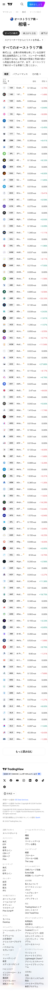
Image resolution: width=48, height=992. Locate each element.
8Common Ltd (19, 193)
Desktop (6, 922)
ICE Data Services (21, 800)
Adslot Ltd (19, 436)
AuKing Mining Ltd (19, 693)
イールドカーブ (9, 902)
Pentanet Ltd (19, 173)
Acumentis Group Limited (19, 370)
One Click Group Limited (19, 120)
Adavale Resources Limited (19, 403)
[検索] (22, 4)
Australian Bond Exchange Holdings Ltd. (19, 285)
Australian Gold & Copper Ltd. (19, 528)
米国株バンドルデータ (34, 875)
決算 (4, 885)
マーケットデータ (32, 841)
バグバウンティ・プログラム (34, 940)
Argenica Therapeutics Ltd (19, 561)
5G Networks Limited (19, 180)
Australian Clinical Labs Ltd (19, 338)
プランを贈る (30, 844)
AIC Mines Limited (19, 199)
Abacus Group (19, 292)
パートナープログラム (34, 983)
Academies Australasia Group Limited (19, 680)
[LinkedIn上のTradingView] (30, 780)
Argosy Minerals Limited (19, 574)
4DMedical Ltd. (19, 167)
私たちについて (31, 884)
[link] (24, 40)
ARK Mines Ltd (19, 601)
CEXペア (6, 853)
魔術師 (5, 978)
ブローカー (29, 855)
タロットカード (31, 910)
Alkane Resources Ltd (19, 739)
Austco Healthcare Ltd (19, 581)
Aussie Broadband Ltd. (19, 278)
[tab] (11, 33)
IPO (4, 890)
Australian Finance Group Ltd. (19, 515)
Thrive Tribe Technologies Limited (19, 134)
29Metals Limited (19, 140)
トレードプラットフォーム (34, 965)
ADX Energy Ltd (19, 443)
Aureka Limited (19, 673)
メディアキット (31, 898)
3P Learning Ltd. (19, 153)
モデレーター (8, 950)
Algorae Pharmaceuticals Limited (19, 114)
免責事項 (29, 924)
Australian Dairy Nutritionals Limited (19, 594)
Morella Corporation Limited (19, 127)
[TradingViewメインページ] (13, 769)
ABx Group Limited (19, 311)
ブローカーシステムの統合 (34, 979)
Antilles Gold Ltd (19, 272)
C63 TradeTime (32, 913)
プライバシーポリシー (34, 927)
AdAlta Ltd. (19, 101)
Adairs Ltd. (19, 410)
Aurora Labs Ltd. (19, 213)
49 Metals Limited (19, 160)
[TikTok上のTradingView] (43, 780)
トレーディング (9, 958)
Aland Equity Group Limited (19, 463)
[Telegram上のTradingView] (36, 780)
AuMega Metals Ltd (19, 252)
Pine (4, 859)
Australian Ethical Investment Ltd (19, 456)
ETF (4, 844)
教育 (4, 961)
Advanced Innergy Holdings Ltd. (19, 627)
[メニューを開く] (4, 4)
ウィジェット (30, 952)
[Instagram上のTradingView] (24, 780)
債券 (4, 847)
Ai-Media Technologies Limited (19, 634)
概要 (27, 852)
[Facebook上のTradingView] (11, 780)
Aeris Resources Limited (19, 640)
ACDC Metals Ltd (19, 397)
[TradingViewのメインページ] (10, 4)
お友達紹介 (7, 938)
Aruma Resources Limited (19, 239)
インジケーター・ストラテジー (12, 973)
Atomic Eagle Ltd (19, 495)
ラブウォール (8, 936)
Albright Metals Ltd (19, 298)
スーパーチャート (10, 833)
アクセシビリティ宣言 (34, 933)
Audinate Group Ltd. (19, 390)
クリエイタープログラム (12, 942)
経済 (4, 882)
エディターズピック (11, 964)
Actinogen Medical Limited (19, 377)
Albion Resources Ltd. (19, 719)
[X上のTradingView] (4, 780)
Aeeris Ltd (19, 489)
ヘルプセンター (31, 893)
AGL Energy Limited (19, 555)
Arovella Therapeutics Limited (19, 713)
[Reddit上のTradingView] (4, 787)
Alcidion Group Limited (19, 726)
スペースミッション (33, 887)
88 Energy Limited (19, 186)
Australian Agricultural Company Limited (19, 232)
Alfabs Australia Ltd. (19, 245)
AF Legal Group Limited (19, 522)
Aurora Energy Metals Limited (19, 107)
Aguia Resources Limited (19, 568)
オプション (7, 905)
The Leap (29, 861)
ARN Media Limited (19, 206)
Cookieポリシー (32, 930)
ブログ (28, 890)
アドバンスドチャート (34, 961)
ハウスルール (8, 947)
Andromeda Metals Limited (19, 417)
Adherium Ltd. (19, 430)
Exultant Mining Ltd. (19, 88)
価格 (27, 838)
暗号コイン (7, 850)
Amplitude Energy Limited (19, 476)
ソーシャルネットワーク (12, 931)
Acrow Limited (19, 331)
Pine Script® (8, 911)
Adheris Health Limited (19, 588)
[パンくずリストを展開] (17, 12)
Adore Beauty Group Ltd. (19, 318)
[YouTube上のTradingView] (17, 780)
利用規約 (29, 921)
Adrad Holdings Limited (19, 607)
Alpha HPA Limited (19, 219)
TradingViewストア (33, 907)
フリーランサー (9, 981)
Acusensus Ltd (19, 324)
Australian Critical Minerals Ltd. (19, 344)
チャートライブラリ (33, 955)
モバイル (6, 919)
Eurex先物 (29, 872)
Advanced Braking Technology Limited (19, 305)
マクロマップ (8, 908)
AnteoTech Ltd (19, 423)
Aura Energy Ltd (19, 449)
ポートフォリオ (9, 899)
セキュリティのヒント (34, 936)
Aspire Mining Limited (19, 686)
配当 (4, 887)
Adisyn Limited (19, 620)
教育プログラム (31, 986)
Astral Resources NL (19, 265)
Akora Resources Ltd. (19, 699)
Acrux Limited (19, 357)
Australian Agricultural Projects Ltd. (19, 259)
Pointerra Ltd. (19, 147)
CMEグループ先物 (32, 869)
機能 (27, 835)
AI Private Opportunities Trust (19, 653)
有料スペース (8, 984)
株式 (4, 841)
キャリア (29, 896)
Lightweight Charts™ (34, 958)
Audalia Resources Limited (19, 351)
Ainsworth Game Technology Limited (19, 548)
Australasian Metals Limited (19, 226)
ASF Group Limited (19, 509)
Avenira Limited (19, 502)
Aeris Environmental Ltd (19, 469)
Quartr (37, 817)
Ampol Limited (19, 732)
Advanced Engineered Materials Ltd (19, 482)
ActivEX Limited (19, 647)
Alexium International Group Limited (19, 666)
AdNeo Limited (19, 384)
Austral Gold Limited (19, 535)
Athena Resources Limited (19, 614)
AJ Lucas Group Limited (19, 660)
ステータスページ (32, 944)
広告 (27, 975)
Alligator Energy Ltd (19, 542)
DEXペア (6, 856)
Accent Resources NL (19, 364)
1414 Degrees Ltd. (19, 94)
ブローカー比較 (31, 858)
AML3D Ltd (19, 706)
